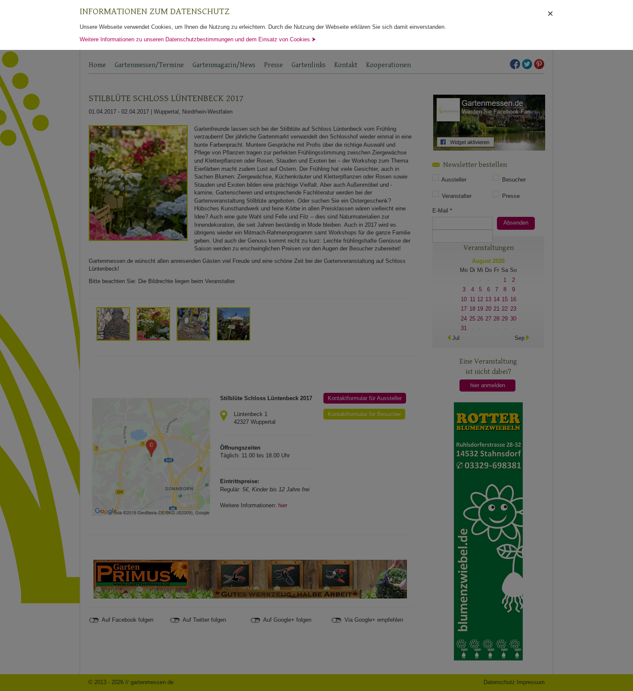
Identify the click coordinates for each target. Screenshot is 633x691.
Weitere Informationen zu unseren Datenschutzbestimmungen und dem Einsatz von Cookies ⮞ (198, 39)
